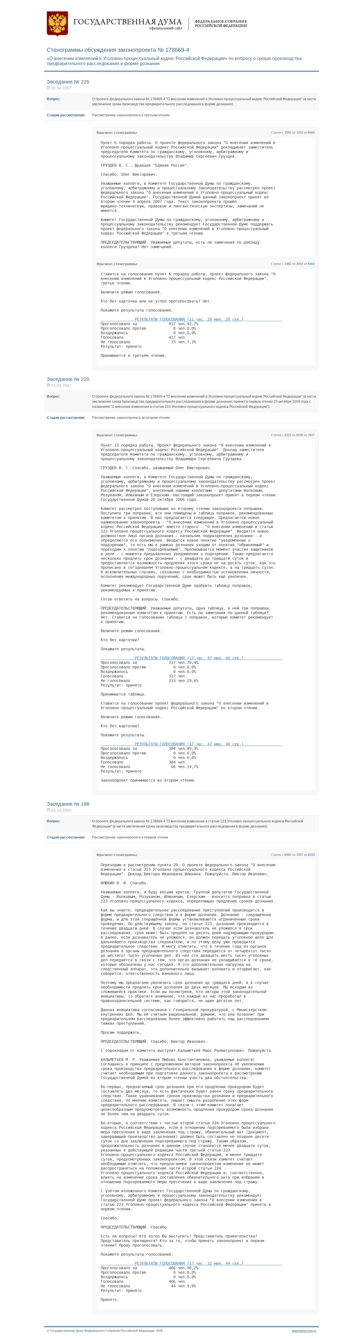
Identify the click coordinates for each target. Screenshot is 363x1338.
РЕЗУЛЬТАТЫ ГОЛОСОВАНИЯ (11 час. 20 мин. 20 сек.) (191, 319)
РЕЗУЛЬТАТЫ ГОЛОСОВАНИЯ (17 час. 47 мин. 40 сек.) (191, 744)
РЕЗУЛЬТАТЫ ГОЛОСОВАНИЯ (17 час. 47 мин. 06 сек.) (191, 658)
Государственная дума (147, 24)
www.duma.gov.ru (304, 1330)
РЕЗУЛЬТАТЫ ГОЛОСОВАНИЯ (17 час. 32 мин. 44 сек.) (191, 1263)
